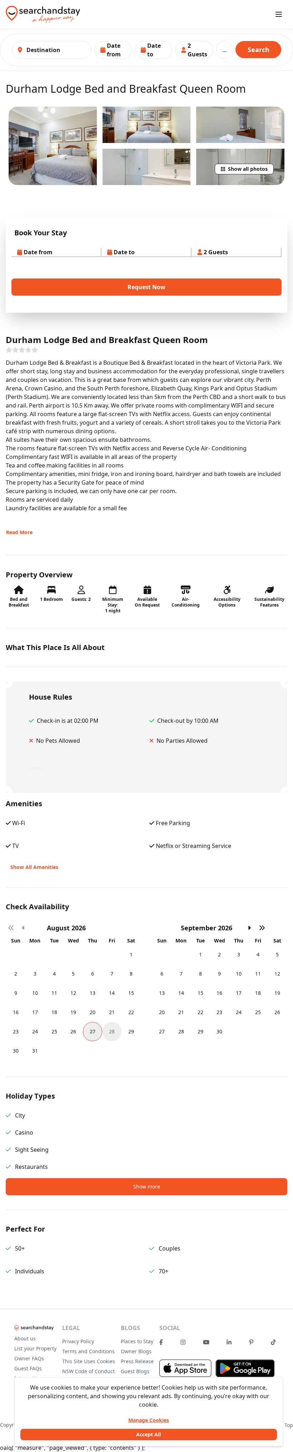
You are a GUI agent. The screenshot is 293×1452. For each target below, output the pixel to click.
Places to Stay (137, 1341)
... (224, 50)
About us (25, 1338)
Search (258, 49)
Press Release (137, 1361)
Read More (19, 532)
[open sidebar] (278, 14)
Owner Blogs (136, 1351)
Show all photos (248, 168)
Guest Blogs (135, 1371)
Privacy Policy (78, 1341)
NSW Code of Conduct (88, 1371)
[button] (113, 50)
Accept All (148, 1434)
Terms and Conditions (88, 1351)
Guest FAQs (28, 1368)
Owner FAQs (29, 1358)
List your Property (35, 1348)
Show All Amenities (34, 867)
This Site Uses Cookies (88, 1361)
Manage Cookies (148, 1420)
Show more (146, 1186)
